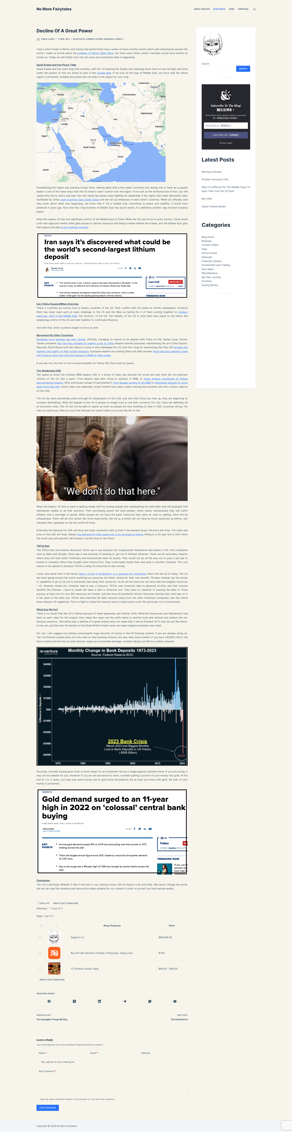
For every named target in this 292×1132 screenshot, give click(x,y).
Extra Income (209, 252)
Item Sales (208, 269)
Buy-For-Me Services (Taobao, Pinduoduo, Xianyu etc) (102, 952)
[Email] (175, 1001)
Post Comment (48, 1107)
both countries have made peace (80, 199)
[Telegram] (124, 1001)
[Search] (254, 9)
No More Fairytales (53, 9)
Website (146, 1053)
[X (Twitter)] (74, 1001)
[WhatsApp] (149, 1001)
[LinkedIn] (99, 1001)
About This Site (202, 9)
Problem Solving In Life (215, 179)
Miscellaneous (210, 273)
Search (205, 63)
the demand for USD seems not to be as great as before (110, 534)
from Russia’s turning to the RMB (132, 382)
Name (43, 1053)
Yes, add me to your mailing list (57, 1062)
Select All (44, 903)
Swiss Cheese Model (213, 206)
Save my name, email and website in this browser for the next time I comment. (77, 1099)
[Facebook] (49, 1001)
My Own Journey (211, 277)
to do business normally (74, 227)
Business (207, 240)
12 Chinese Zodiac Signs (85, 968)
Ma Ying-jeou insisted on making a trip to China (85, 343)
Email (94, 1053)
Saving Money (210, 285)
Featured (207, 257)
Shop (231, 9)
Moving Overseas (212, 171)
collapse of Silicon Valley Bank (95, 53)
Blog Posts (219, 9)
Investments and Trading (216, 264)
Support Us (77, 937)
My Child (207, 198)
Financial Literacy (113, 39)
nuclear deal (104, 72)
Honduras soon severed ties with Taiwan (60, 339)
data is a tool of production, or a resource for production (112, 573)
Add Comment (47, 1071)
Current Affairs (94, 39)
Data (204, 249)
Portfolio (243, 9)
